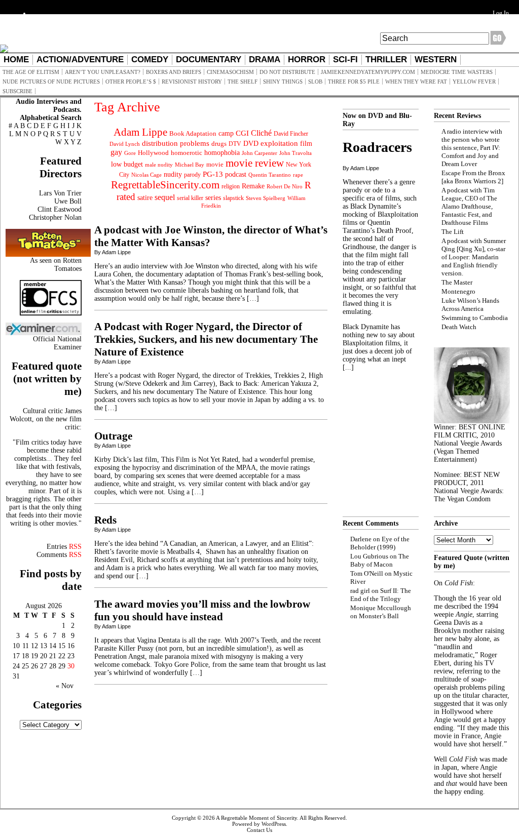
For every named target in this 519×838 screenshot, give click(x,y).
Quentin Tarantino (269, 175)
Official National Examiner (57, 343)
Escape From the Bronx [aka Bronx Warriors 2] (473, 177)
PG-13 (213, 174)
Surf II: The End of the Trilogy (380, 595)
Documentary (208, 59)
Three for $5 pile (354, 81)
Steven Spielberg (265, 198)
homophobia (222, 152)
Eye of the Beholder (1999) (380, 543)
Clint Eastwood (60, 209)
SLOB (315, 81)
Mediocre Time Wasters (457, 72)
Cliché (261, 133)
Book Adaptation (192, 133)
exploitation (279, 143)
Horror (306, 59)
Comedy (149, 59)
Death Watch (458, 327)
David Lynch (124, 144)
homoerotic (186, 152)
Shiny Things (283, 81)
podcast (235, 174)
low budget (127, 164)
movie (215, 164)
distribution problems (175, 143)
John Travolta (295, 153)
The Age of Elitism (31, 72)
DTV (235, 143)
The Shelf (242, 81)
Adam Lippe (140, 132)
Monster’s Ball (379, 616)
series (213, 198)
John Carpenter (259, 153)
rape (298, 175)
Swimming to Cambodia (474, 318)
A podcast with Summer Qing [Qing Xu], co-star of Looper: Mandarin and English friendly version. (473, 257)
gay (116, 152)
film (306, 143)
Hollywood (153, 152)
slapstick (233, 198)
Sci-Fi (345, 59)
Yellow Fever (474, 81)
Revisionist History (192, 81)
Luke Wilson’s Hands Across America (470, 304)
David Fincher (291, 134)
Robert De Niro (285, 186)
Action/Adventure (80, 59)
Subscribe (17, 91)
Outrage (113, 436)
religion (230, 186)
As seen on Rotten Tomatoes (56, 264)
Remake (253, 186)
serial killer (190, 198)
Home (16, 59)
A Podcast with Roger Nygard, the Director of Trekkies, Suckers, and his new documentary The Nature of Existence (206, 339)
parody (192, 174)
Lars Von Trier (60, 193)
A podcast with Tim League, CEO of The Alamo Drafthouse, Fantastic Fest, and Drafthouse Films (469, 206)
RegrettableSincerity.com (165, 185)
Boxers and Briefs (173, 72)
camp (226, 133)
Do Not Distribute (287, 72)
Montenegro (458, 291)
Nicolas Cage (146, 175)
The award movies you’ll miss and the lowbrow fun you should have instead (202, 610)
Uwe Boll (68, 201)
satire (145, 197)
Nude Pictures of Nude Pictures (51, 81)
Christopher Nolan (55, 217)
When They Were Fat (416, 81)
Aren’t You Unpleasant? (102, 72)
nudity (173, 174)
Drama (264, 59)
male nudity (159, 165)
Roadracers (377, 147)
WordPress (274, 824)
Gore (130, 153)
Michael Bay (189, 165)
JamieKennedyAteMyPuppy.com (368, 72)
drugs (219, 143)
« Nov (64, 686)
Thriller (386, 59)
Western (436, 59)
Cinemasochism (230, 72)
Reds (105, 520)
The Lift (452, 231)
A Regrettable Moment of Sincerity (256, 818)
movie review (255, 163)
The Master (456, 282)
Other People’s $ (130, 81)
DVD (250, 143)
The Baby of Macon (379, 560)
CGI (242, 133)
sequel (165, 197)
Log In (501, 13)
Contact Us (259, 830)
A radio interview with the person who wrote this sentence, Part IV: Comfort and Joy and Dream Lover (471, 148)
